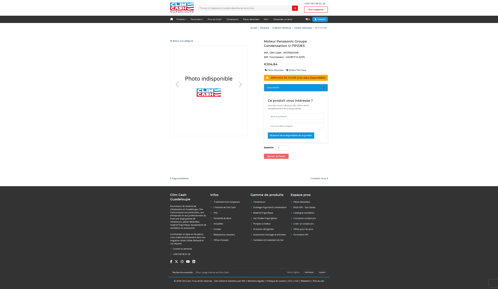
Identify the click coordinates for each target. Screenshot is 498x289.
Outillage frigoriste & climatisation (270, 207)
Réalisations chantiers (224, 234)
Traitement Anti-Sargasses (227, 201)
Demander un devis (283, 19)
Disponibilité (273, 87)
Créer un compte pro (303, 223)
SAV (266, 19)
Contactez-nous (319, 178)
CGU (290, 281)
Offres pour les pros (303, 229)
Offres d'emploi (221, 240)
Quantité (269, 147)
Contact (217, 229)
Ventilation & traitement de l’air (268, 240)
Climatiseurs (232, 19)
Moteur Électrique (297, 70)
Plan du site (318, 281)
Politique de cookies (276, 281)
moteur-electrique (303, 27)
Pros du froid (214, 19)
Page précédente (179, 178)
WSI (243, 281)
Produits (181, 19)
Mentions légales (256, 281)
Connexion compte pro (304, 218)
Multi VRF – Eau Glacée (304, 207)
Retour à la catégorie (182, 40)
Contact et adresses (182, 248)
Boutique (264, 27)
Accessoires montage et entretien (269, 234)
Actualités (218, 223)
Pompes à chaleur (262, 223)
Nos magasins (316, 9)
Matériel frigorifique (263, 212)
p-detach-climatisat (281, 27)
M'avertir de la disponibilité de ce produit (291, 135)
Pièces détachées (251, 19)
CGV (297, 281)
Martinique (309, 272)
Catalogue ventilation (303, 212)
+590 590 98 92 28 (314, 3)
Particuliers (196, 19)
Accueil (253, 27)
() (307, 19)
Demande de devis (222, 218)
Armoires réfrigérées (263, 229)
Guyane (322, 272)
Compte (321, 19)
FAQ (215, 212)
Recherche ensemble (183, 272)
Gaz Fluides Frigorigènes (265, 218)
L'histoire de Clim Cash (225, 207)
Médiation (306, 281)
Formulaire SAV (300, 234)
